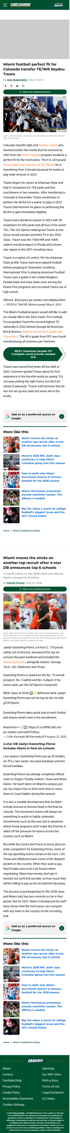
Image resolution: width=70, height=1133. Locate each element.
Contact (8, 1074)
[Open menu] (5, 5)
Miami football (31, 155)
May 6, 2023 (54, 304)
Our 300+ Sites (51, 1074)
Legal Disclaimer (53, 1092)
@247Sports (11, 702)
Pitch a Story (50, 1080)
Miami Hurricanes (14, 662)
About (6, 1068)
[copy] (23, 86)
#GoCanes (21, 300)
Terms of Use (50, 1086)
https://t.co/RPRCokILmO (44, 727)
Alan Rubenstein (17, 79)
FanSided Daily (12, 1080)
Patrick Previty (15, 582)
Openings (48, 1068)
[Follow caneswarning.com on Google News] (61, 416)
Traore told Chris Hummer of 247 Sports (29, 164)
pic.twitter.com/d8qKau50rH (47, 300)
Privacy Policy (11, 1086)
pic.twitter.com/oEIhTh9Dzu (21, 732)
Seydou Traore (48, 145)
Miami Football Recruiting (26, 530)
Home (6, 530)
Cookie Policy (11, 1092)
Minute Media (19, 1113)
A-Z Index (48, 1098)
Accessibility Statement (18, 1098)
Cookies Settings (13, 1104)
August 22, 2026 (56, 736)
